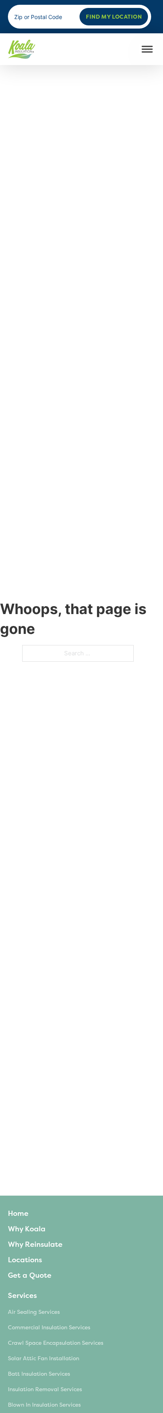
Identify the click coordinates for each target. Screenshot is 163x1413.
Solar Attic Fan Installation (43, 1358)
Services (22, 1295)
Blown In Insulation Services (44, 1404)
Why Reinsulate (35, 1244)
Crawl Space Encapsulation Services (55, 1343)
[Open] (147, 49)
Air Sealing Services (34, 1312)
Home (18, 1213)
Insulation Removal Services (45, 1389)
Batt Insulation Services (39, 1374)
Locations (25, 1260)
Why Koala (26, 1229)
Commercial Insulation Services (49, 1327)
